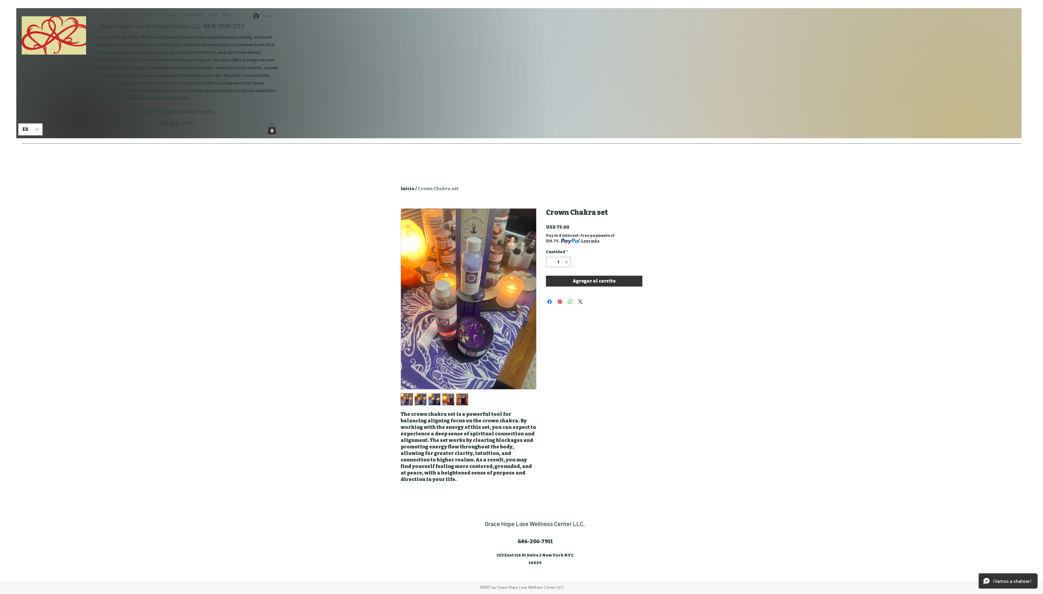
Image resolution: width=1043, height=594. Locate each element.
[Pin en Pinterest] (560, 301)
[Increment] (566, 262)
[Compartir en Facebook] (549, 301)
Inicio (407, 188)
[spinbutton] (558, 262)
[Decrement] (550, 262)
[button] (272, 128)
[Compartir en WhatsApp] (570, 301)
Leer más (590, 241)
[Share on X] (580, 301)
